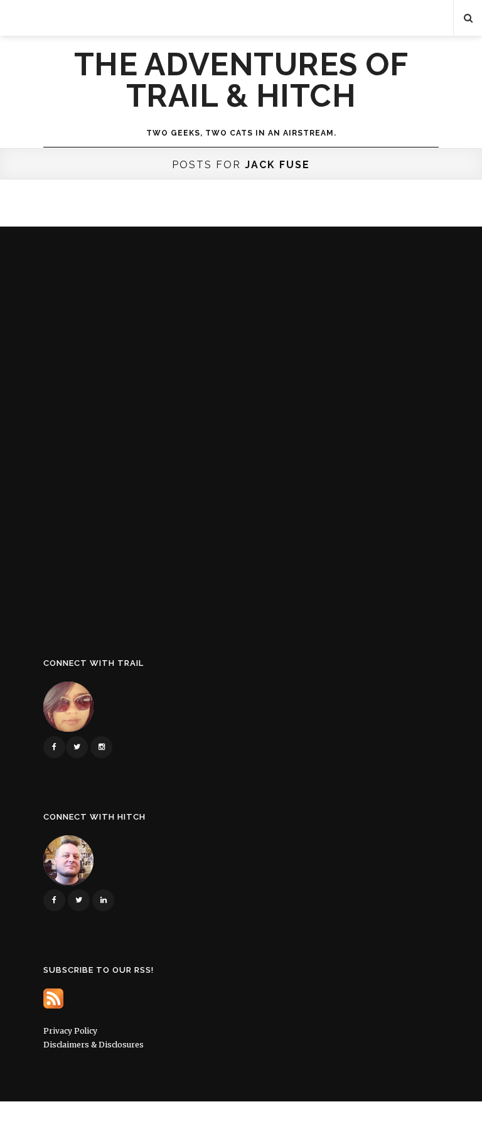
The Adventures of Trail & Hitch (241, 80)
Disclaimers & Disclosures (93, 1044)
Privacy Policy (70, 1031)
